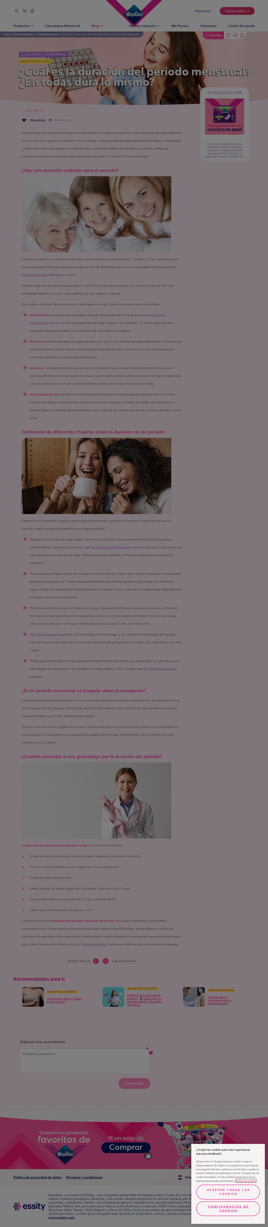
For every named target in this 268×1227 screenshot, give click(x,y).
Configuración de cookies (228, 1208)
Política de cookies (246, 1180)
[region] (228, 1184)
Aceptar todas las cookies (228, 1191)
